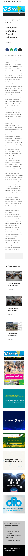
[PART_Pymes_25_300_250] (14, 429)
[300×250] (14, 469)
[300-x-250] (14, 407)
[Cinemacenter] (14, 482)
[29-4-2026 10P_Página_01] (14, 385)
